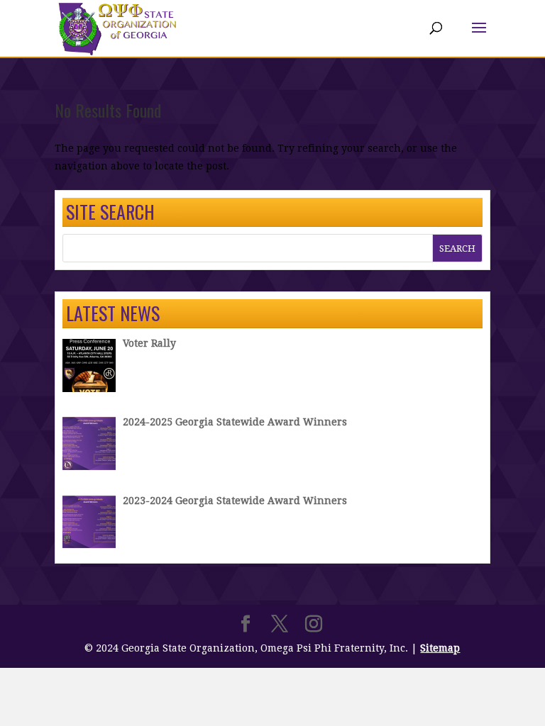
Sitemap (440, 648)
